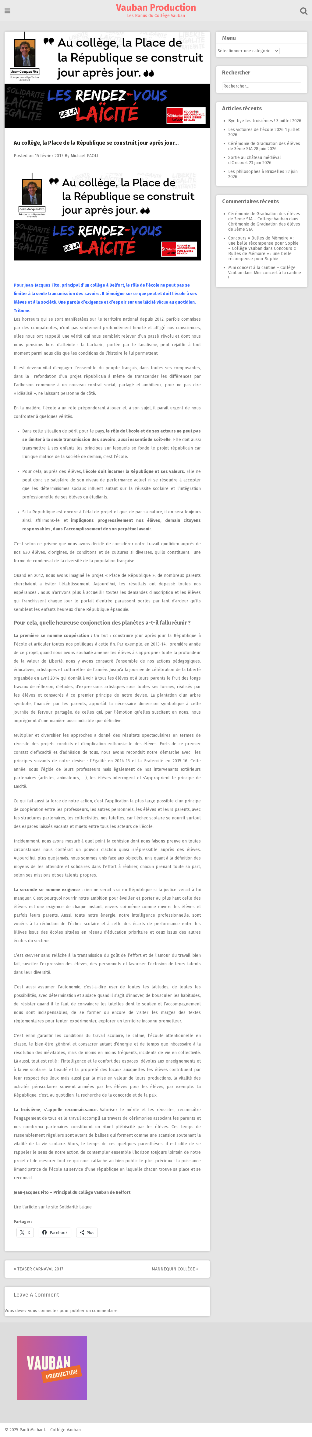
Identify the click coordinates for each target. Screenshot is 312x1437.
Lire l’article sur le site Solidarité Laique (53, 1207)
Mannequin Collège (174, 1269)
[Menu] (7, 11)
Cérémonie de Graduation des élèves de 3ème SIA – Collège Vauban (264, 216)
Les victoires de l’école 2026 (256, 129)
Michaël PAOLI (84, 155)
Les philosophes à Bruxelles (256, 171)
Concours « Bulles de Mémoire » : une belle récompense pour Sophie (262, 253)
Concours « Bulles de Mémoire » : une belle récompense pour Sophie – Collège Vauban (263, 243)
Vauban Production (156, 7)
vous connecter (43, 1310)
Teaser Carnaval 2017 (39, 1269)
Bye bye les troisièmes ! (251, 120)
